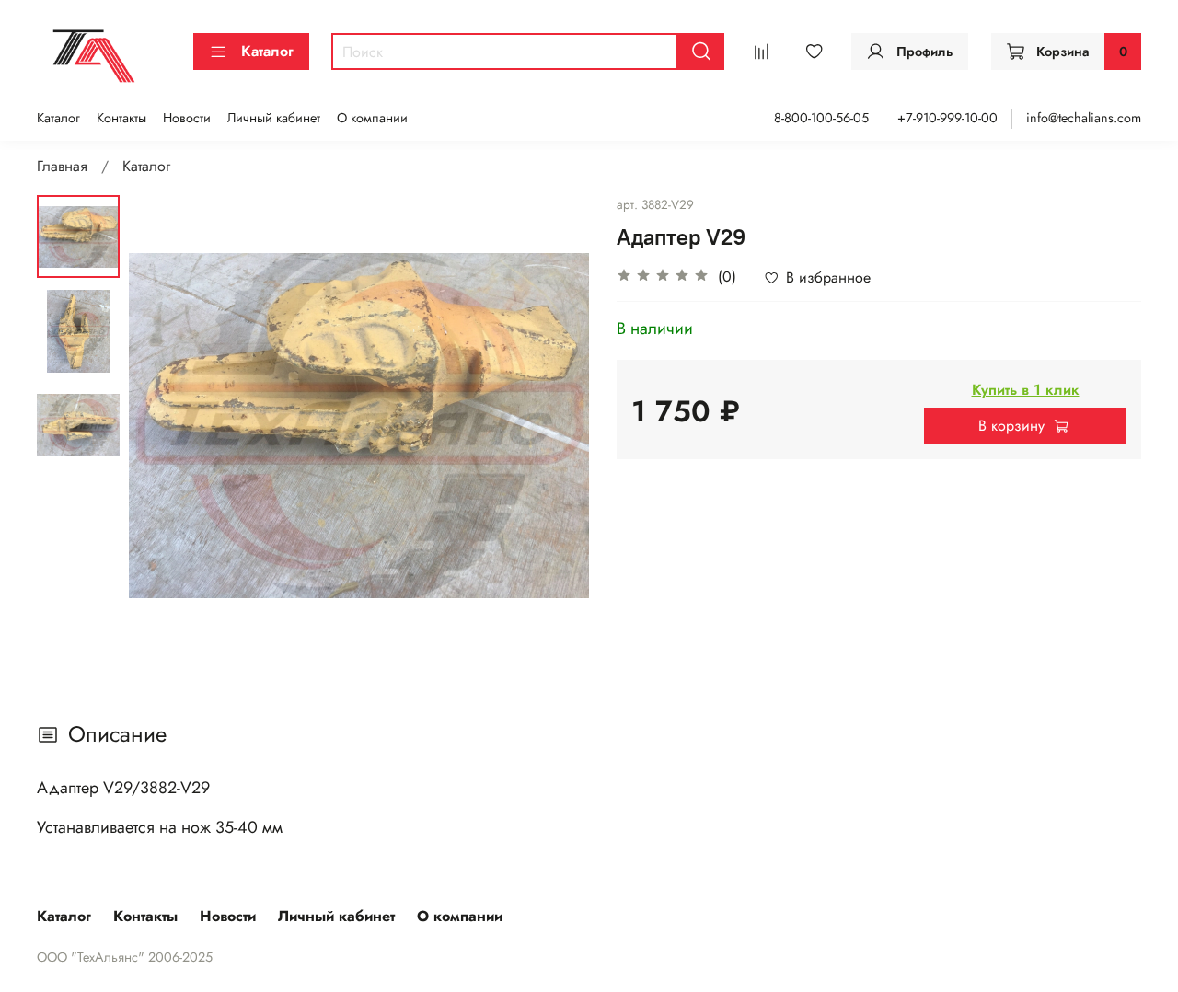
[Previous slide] (166, 425)
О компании (372, 118)
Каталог (267, 51)
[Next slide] (552, 425)
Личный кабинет (273, 118)
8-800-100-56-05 (821, 118)
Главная (62, 166)
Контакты (121, 118)
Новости (187, 118)
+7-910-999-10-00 (947, 118)
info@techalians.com (1083, 118)
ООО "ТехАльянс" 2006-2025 (125, 957)
